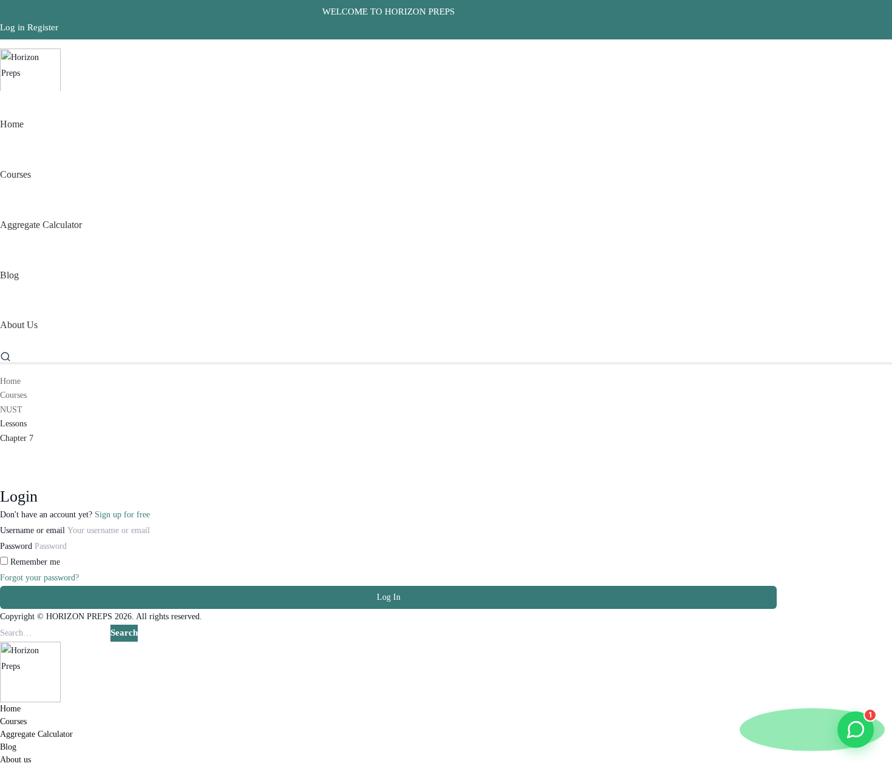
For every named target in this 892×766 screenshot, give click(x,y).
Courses (13, 395)
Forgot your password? (39, 577)
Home (10, 381)
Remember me (34, 561)
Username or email (32, 530)
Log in (12, 27)
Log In (388, 597)
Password (16, 546)
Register (42, 27)
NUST (11, 409)
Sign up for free (122, 514)
